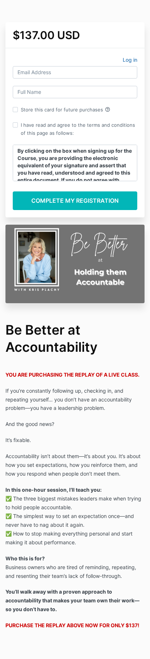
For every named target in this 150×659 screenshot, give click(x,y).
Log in (130, 60)
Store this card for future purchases (65, 110)
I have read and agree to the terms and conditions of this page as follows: (78, 129)
